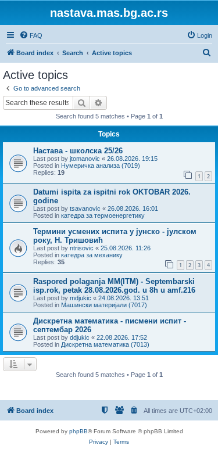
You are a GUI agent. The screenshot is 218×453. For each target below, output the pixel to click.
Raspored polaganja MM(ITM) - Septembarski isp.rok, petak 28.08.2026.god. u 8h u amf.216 (114, 285)
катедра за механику (92, 254)
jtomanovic (85, 158)
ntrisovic (82, 248)
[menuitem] (30, 35)
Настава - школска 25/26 (78, 150)
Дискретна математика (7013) (105, 344)
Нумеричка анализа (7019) (100, 165)
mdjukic (80, 297)
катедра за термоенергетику (103, 215)
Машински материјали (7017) (104, 304)
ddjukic (80, 337)
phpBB (78, 431)
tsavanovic (85, 208)
